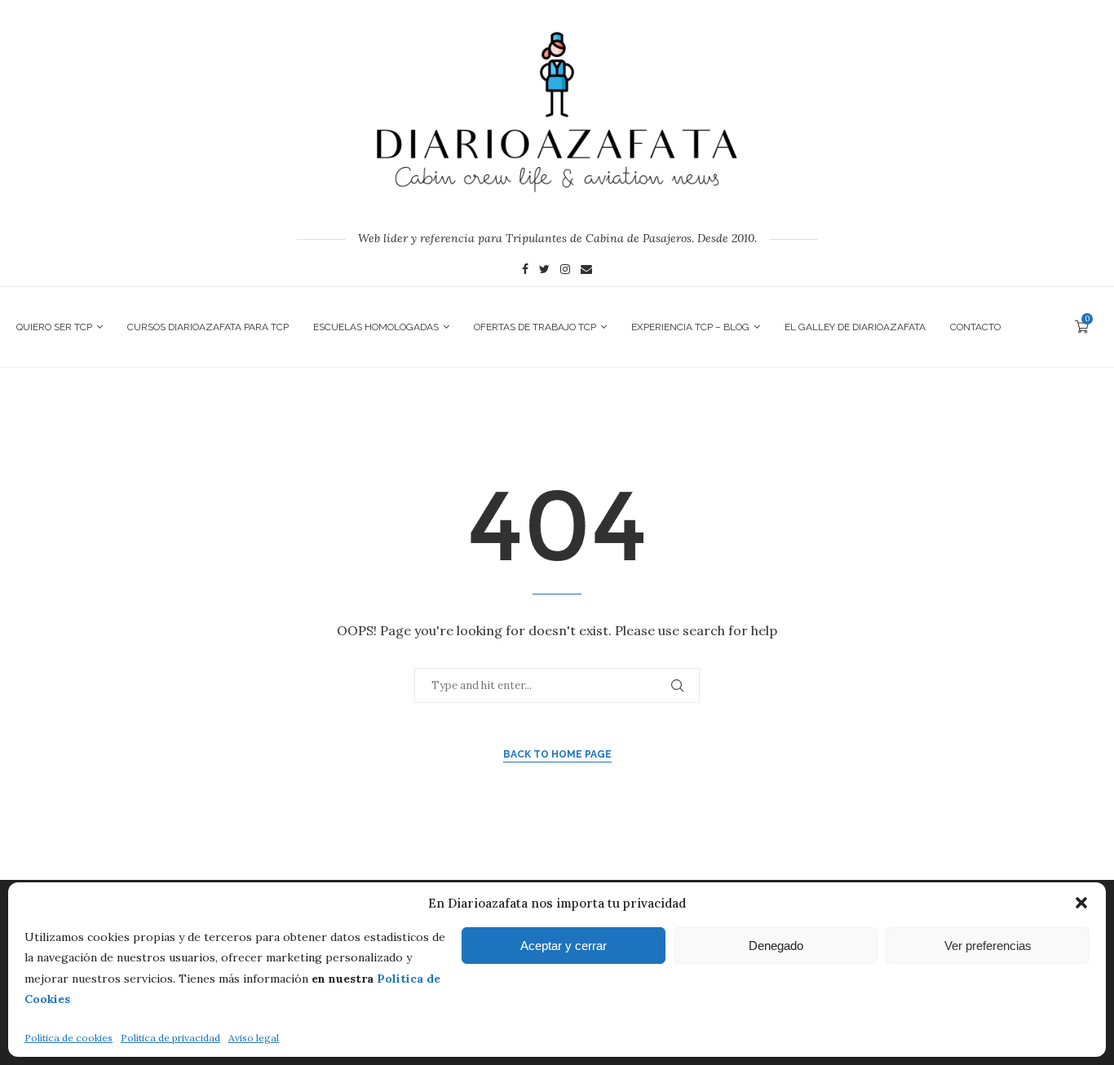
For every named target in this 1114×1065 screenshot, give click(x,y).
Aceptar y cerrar (563, 945)
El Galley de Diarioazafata (855, 327)
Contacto (975, 327)
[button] (1081, 903)
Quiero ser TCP (54, 327)
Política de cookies (68, 1038)
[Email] (586, 270)
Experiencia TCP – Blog (690, 327)
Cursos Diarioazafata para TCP (208, 327)
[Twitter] (544, 270)
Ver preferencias (988, 945)
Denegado (776, 945)
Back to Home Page (557, 754)
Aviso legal (253, 1038)
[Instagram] (565, 270)
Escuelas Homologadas (376, 327)
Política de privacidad (170, 1038)
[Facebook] (525, 270)
